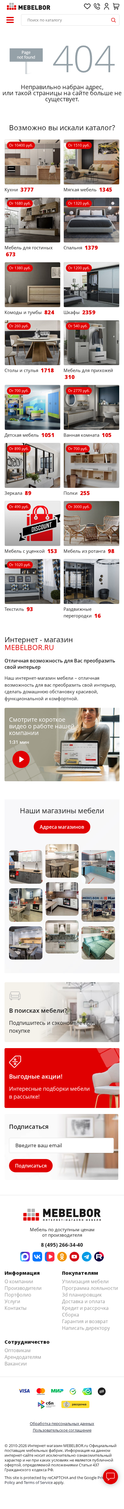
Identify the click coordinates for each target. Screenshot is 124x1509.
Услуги (12, 1301)
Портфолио (18, 1294)
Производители (23, 1288)
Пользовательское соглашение (62, 1430)
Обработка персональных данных (62, 1423)
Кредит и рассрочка (85, 1308)
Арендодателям (23, 1357)
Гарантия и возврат (85, 1321)
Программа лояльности (90, 1288)
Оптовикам (18, 1350)
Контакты (15, 1308)
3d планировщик (82, 1294)
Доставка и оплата (83, 1301)
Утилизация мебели (85, 1281)
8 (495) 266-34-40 (62, 1244)
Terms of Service (38, 1482)
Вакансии (16, 1363)
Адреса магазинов (62, 827)
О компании (19, 1281)
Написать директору (86, 1328)
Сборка (70, 1314)
